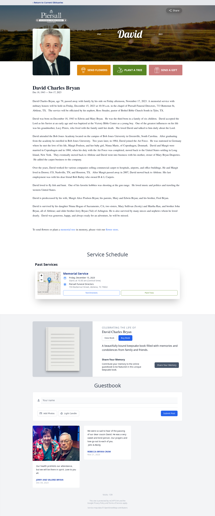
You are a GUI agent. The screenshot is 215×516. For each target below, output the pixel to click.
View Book (109, 338)
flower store (112, 229)
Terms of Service (115, 503)
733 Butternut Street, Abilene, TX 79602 (88, 287)
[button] (49, 280)
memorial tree (68, 229)
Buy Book (125, 338)
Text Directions (91, 293)
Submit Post (169, 413)
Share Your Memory (166, 365)
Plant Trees (149, 293)
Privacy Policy (99, 503)
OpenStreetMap (110, 508)
